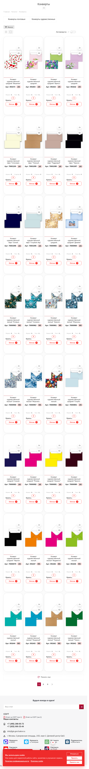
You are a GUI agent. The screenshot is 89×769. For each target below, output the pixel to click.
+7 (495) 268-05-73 (15, 724)
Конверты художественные (43, 19)
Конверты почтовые (16, 19)
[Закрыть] (53, 742)
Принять (74, 758)
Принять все (74, 762)
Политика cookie (37, 761)
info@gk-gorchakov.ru (16, 731)
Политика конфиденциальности (17, 761)
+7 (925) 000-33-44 (15, 726)
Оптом (13, 104)
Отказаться (74, 754)
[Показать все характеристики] (13, 98)
